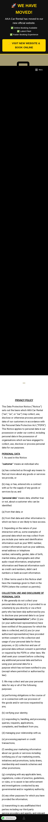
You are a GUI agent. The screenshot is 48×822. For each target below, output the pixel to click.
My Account (24, 818)
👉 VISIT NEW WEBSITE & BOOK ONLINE (24, 45)
